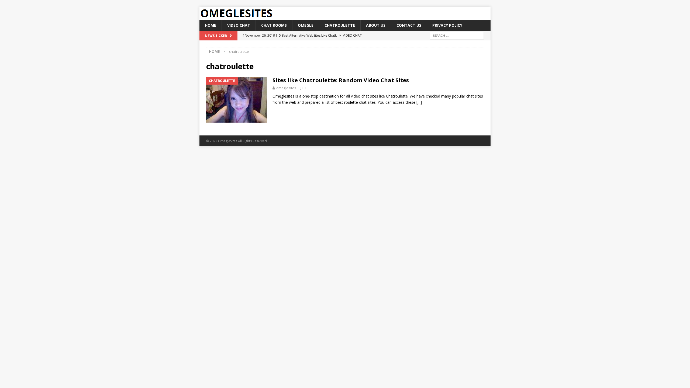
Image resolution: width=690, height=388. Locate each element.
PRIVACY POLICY (447, 25)
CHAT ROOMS (274, 25)
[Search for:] (457, 35)
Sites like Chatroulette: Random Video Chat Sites (340, 80)
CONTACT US (408, 25)
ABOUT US (375, 25)
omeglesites (286, 87)
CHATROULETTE (340, 25)
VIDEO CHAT (238, 25)
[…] (419, 102)
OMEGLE (305, 25)
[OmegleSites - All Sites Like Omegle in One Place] (236, 16)
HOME (210, 25)
